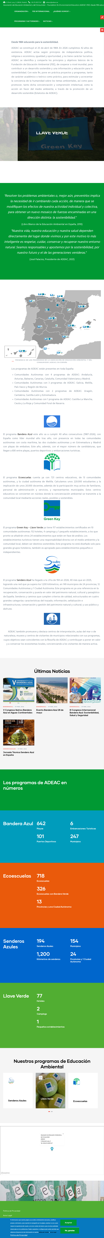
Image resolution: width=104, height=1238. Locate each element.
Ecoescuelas (24, 478)
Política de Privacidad (11, 1211)
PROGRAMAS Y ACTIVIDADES (26, 21)
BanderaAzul (8, 706)
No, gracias (70, 1230)
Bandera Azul (25, 434)
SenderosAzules (9, 748)
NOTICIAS (47, 21)
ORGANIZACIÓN (21, 11)
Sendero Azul (24, 580)
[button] (49, 1111)
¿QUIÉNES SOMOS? (61, 11)
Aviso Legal (7, 1215)
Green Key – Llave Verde (30, 528)
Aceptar (68, 1223)
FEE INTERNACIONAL (41, 11)
